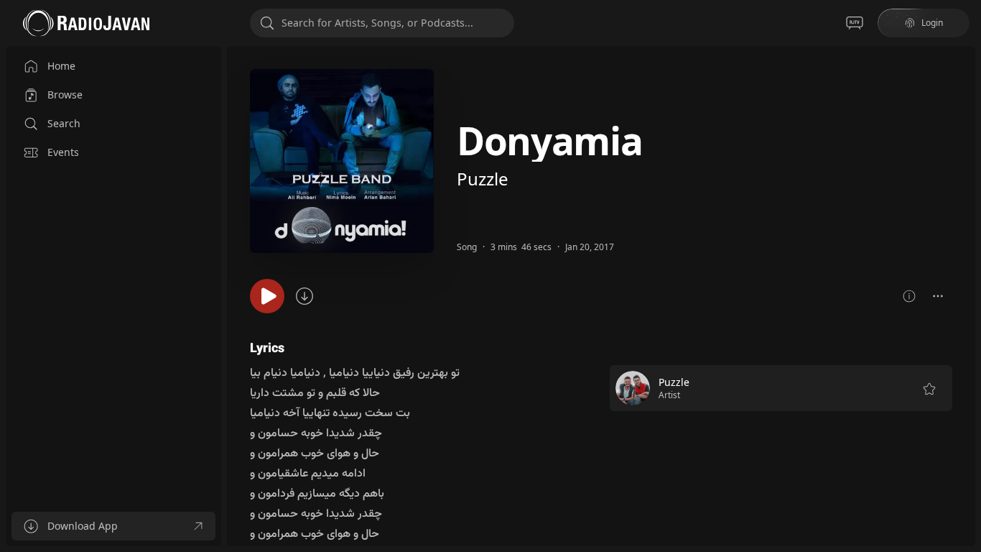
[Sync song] (304, 296)
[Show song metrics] (909, 296)
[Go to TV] (854, 23)
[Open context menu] (938, 296)
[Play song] (267, 296)
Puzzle (482, 178)
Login (932, 23)
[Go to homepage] (86, 23)
